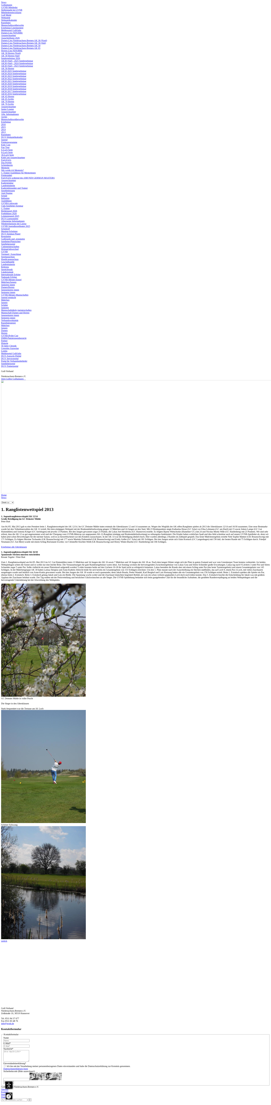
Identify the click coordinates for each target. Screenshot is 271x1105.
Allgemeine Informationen (13, 221)
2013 (3, 132)
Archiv (4, 117)
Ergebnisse (6, 122)
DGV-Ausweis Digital (11, 356)
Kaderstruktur (7, 183)
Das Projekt (6, 162)
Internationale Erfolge (10, 274)
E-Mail (7, 1043)
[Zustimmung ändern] (9, 1096)
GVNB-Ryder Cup (9, 335)
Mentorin (5, 167)
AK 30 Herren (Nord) (11, 53)
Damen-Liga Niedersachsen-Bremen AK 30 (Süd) (23, 43)
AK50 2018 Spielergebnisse (13, 89)
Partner (4, 340)
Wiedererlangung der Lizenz (13, 223)
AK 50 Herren (7, 68)
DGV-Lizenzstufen (9, 218)
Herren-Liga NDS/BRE (11, 50)
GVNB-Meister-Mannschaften (14, 295)
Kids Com (5, 145)
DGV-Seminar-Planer (10, 234)
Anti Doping (6, 193)
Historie (4, 343)
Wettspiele (5, 17)
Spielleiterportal (8, 244)
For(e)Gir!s (6, 160)
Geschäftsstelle (7, 262)
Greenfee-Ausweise (10, 348)
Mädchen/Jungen (8, 282)
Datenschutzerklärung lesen (15, 1069)
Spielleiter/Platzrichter (11, 241)
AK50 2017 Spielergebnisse (13, 91)
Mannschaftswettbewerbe (12, 25)
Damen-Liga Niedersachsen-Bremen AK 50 (20, 45)
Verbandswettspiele (9, 320)
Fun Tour (5, 147)
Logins (4, 351)
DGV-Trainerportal (9, 366)
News (3, 2)
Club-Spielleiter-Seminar (12, 206)
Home (4, 495)
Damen (4, 330)
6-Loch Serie (7, 150)
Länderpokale (7, 272)
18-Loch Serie (7, 155)
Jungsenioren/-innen (10, 290)
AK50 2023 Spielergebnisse (13, 76)
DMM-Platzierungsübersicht (13, 338)
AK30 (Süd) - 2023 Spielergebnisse (17, 66)
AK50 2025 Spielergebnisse (13, 71)
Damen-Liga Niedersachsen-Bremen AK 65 (20, 48)
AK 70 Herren (7, 101)
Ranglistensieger (8, 323)
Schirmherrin (7, 165)
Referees (5, 267)
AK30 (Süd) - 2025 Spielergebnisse (17, 61)
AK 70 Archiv (7, 104)
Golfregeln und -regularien (13, 239)
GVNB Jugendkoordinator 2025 (15, 226)
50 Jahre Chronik (9, 346)
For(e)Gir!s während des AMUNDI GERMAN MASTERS (28, 178)
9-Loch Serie (7, 152)
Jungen (4, 302)
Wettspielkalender (9, 20)
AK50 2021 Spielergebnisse (13, 81)
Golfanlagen (6, 5)
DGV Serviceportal (9, 358)
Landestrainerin (8, 185)
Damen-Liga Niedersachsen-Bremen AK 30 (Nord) (24, 40)
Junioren (5, 307)
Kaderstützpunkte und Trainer (14, 188)
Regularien (6, 236)
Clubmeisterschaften (10, 246)
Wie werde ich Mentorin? (12, 170)
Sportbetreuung (8, 190)
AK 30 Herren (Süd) (10, 56)
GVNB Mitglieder (9, 7)
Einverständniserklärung (14, 1063)
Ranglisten (6, 22)
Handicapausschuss (9, 259)
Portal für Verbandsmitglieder (14, 361)
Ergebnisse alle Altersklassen (14, 547)
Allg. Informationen (10, 114)
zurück (4, 941)
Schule (4, 195)
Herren (4, 333)
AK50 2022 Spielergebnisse (13, 78)
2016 (3, 124)
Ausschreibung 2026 (10, 38)
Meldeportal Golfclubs (11, 30)
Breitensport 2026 (9, 211)
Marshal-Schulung (9, 231)
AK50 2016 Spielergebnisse (13, 94)
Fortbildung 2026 (9, 213)
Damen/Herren (7, 287)
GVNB (4, 251)
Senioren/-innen (8, 292)
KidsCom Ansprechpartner (13, 157)
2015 (3, 127)
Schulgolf (5, 229)
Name (6, 1038)
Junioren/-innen (8, 285)
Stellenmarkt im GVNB (11, 10)
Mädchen (5, 300)
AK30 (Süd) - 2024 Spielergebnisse (17, 63)
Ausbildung (6, 201)
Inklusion (5, 198)
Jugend (4, 140)
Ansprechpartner (8, 35)
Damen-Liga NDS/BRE (12, 33)
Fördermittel (6, 175)
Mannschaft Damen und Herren (15, 313)
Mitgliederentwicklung (11, 12)
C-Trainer (5, 208)
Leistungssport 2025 (10, 216)
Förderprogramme (9, 142)
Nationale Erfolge (9, 277)
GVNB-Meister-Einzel (11, 279)
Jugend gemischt (8, 297)
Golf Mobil (6, 15)
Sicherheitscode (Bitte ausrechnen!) (19, 1071)
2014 (3, 129)
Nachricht (8, 1049)
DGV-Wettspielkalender (12, 137)
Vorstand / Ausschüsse (11, 254)
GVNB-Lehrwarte (9, 203)
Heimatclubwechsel (10, 249)
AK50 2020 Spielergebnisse (13, 84)
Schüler (4, 305)
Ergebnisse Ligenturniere (12, 28)
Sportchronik (7, 269)
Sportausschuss (8, 257)
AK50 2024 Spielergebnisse (13, 73)
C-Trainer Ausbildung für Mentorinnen (18, 173)
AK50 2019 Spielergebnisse (13, 86)
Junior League (7, 109)
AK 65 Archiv (7, 99)
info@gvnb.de (7, 1023)
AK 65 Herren (7, 96)
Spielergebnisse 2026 (10, 58)
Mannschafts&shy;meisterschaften (16, 310)
